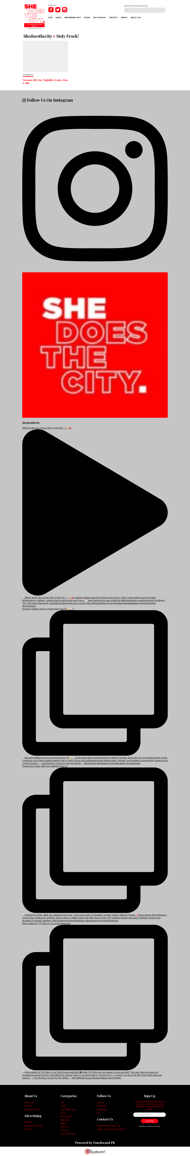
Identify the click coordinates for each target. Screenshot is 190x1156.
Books (87, 17)
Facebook (101, 1106)
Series (58, 17)
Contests (113, 17)
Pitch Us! (28, 1106)
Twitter (100, 1102)
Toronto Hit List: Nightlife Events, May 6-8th (45, 81)
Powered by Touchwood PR (95, 1142)
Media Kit (28, 1122)
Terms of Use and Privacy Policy (111, 1129)
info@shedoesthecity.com (109, 1126)
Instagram (102, 1109)
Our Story (29, 1102)
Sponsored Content (33, 1126)
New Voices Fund (31, 1109)
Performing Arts (72, 17)
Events (124, 17)
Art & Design (99, 17)
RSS (98, 1113)
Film (50, 17)
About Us (135, 17)
